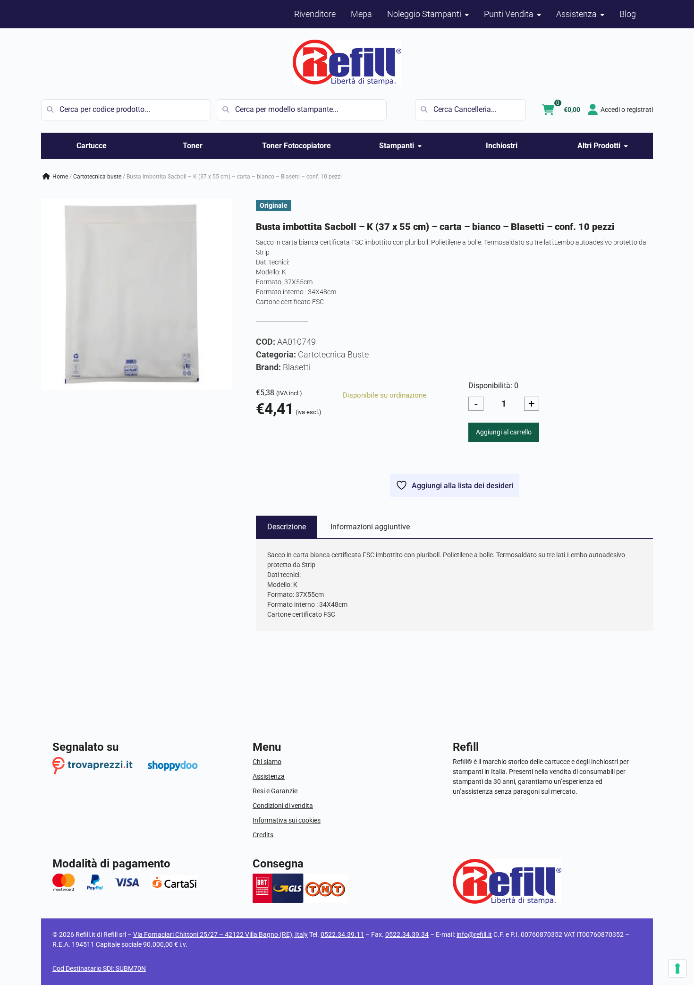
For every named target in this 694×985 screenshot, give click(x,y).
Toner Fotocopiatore (296, 145)
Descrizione (286, 526)
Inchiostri (501, 145)
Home (60, 176)
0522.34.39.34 (407, 934)
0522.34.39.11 (342, 934)
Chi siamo (267, 761)
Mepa (361, 14)
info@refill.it (474, 934)
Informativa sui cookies (287, 820)
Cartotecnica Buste (97, 176)
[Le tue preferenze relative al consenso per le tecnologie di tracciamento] (677, 968)
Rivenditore (315, 14)
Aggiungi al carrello (504, 432)
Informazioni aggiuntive (370, 526)
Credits (263, 835)
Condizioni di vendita (283, 805)
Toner (193, 145)
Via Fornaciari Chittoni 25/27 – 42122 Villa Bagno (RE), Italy (220, 934)
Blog (627, 14)
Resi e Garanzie (275, 791)
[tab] (286, 527)
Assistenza (269, 776)
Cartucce (91, 145)
